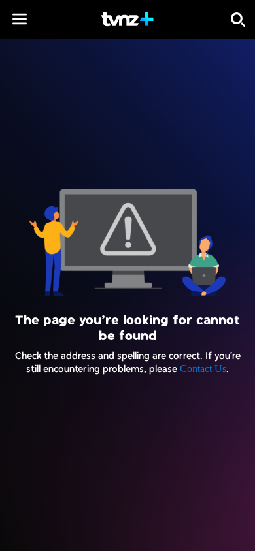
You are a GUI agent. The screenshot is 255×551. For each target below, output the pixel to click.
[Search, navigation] (238, 19)
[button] (19, 19)
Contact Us (203, 368)
